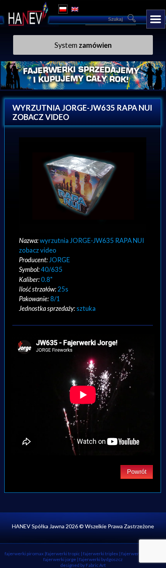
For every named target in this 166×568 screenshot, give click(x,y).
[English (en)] (74, 9)
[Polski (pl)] (62, 9)
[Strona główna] (30, 24)
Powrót (136, 472)
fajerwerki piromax (24, 553)
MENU (155, 19)
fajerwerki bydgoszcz (101, 559)
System (83, 45)
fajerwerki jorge (59, 559)
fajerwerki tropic (63, 553)
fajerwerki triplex (100, 553)
